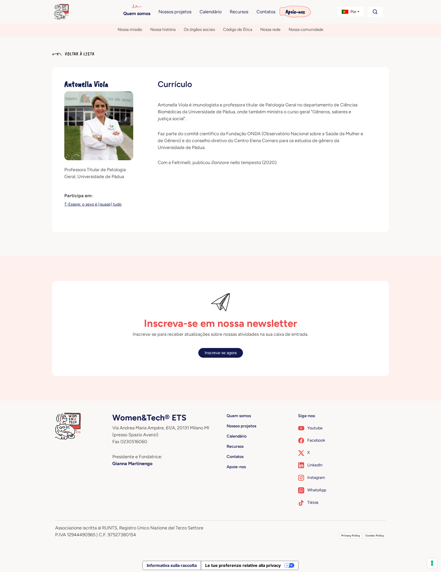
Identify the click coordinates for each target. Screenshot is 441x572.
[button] (350, 12)
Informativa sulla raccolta (172, 565)
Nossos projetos (174, 12)
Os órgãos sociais (199, 29)
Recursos (239, 12)
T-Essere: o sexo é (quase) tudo (92, 204)
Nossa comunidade (306, 29)
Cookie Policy (374, 535)
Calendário (211, 12)
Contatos (265, 12)
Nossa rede (270, 29)
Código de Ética (237, 29)
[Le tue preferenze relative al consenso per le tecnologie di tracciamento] (432, 563)
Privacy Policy (350, 535)
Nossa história (163, 29)
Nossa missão (130, 29)
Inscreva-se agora (221, 352)
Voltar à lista (79, 54)
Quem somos (136, 13)
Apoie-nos (295, 11)
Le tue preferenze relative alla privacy (243, 565)
